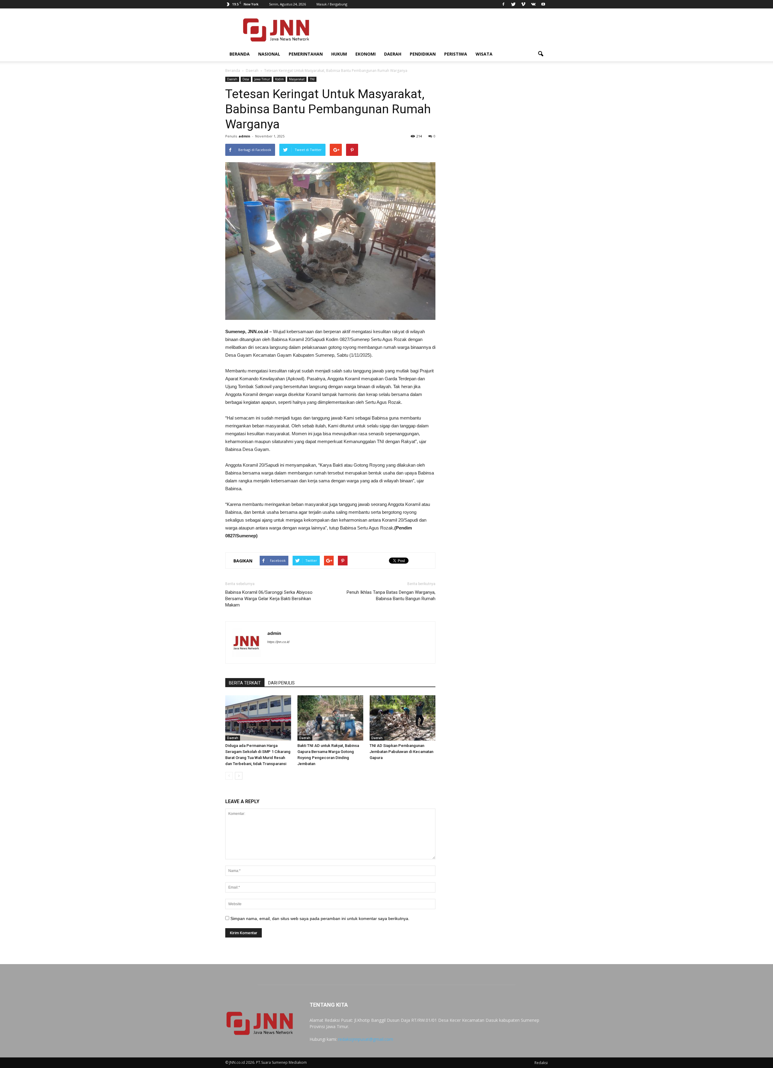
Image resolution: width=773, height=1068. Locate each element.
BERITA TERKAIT (245, 682)
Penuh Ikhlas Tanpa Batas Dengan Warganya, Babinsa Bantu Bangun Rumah (391, 595)
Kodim (279, 79)
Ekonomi (365, 54)
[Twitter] (513, 4)
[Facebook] (503, 4)
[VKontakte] (533, 4)
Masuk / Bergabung (331, 4)
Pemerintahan (306, 54)
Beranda (239, 54)
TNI (312, 79)
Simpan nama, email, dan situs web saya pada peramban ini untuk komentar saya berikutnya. (319, 918)
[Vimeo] (523, 4)
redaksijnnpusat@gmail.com (365, 1039)
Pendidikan (423, 54)
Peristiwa (455, 54)
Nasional (269, 54)
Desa (245, 79)
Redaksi (541, 1062)
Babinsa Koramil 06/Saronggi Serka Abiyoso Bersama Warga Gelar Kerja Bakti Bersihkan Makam (269, 599)
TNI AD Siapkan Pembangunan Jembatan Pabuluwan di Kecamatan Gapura (401, 751)
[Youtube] (543, 4)
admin (244, 136)
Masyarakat (297, 79)
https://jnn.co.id (278, 642)
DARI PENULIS (281, 682)
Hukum (339, 54)
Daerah (392, 54)
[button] (540, 54)
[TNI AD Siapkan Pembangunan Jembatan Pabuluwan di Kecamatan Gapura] (402, 718)
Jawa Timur (262, 79)
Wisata (484, 54)
